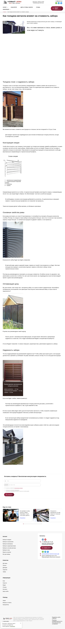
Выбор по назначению (8, 541)
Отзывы (38, 7)
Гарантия (5, 569)
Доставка (5, 563)
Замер (4, 571)
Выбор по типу (6, 550)
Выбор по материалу (8, 543)
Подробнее (12, 626)
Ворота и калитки (7, 552)
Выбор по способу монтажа (9, 548)
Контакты (5, 589)
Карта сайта (5, 591)
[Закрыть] (21, 623)
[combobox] (6, 485)
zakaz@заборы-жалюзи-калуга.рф (50, 553)
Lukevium (54, 618)
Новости (5, 583)
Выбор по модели (7, 539)
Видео (4, 585)
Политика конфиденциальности (57, 621)
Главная (4, 11)
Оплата (4, 565)
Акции (4, 600)
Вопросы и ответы (7, 602)
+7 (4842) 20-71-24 (58, 1)
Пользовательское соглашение (56, 623)
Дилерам (5, 567)
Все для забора (6, 554)
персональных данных (18, 488)
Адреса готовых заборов (26, 7)
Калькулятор (14, 7)
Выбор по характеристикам (9, 545)
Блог (4, 580)
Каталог (5, 7)
